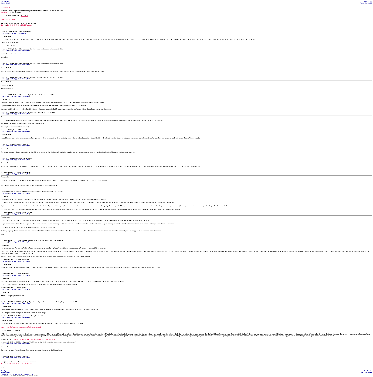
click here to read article (8, 19)
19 (1, 342)
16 (1, 287)
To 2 (19, 289)
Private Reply (13, 33)
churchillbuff (27, 31)
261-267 (24, 25)
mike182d (26, 259)
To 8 (19, 159)
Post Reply (5, 33)
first (2, 25)
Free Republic (5, 1)
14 (1, 259)
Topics (362, 3)
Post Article (368, 3)
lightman (26, 342)
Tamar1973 (26, 77)
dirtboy (25, 112)
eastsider (25, 130)
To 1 (19, 50)
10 (1, 172)
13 (1, 240)
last (31, 25)
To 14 (19, 303)
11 (1, 191)
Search (8, 3)
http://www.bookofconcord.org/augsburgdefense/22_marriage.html (34, 339)
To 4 (19, 113)
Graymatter (26, 316)
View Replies (22, 33)
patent (25, 191)
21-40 (9, 25)
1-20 (4, 25)
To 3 (19, 131)
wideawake (26, 49)
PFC (24, 287)
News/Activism (368, 1)
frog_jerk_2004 (27, 212)
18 (1, 316)
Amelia (25, 356)
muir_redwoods (27, 158)
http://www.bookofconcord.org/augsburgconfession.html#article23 (21, 327)
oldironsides (26, 172)
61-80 (17, 25)
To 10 (19, 242)
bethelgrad (26, 302)
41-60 (13, 25)
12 (1, 212)
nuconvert (26, 95)
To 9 (19, 343)
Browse (3, 3)
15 (1, 273)
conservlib (26, 144)
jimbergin (26, 273)
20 (1, 356)
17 (1, 302)
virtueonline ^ (5, 12)
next (28, 25)
